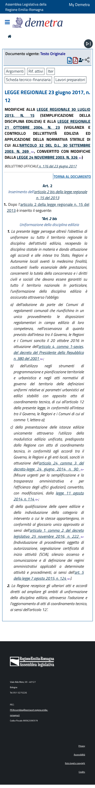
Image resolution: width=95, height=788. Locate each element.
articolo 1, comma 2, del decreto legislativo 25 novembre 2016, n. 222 (48, 533)
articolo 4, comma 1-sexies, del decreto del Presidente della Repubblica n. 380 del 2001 (48, 352)
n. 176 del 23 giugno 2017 (57, 166)
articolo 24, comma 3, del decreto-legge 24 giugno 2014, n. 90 (48, 466)
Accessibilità (79, 754)
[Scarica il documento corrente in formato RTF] (69, 61)
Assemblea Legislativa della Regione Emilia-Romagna (25, 7)
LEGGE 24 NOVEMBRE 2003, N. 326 (47, 157)
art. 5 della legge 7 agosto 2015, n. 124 (48, 575)
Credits (82, 772)
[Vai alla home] (9, 36)
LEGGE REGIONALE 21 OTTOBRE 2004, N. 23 (47, 124)
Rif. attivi (35, 71)
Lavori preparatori (70, 80)
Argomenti (15, 71)
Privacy (81, 746)
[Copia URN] (87, 60)
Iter (50, 71)
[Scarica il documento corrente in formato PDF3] (75, 61)
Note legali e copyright (75, 763)
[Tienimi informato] (81, 60)
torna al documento (72, 176)
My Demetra (79, 5)
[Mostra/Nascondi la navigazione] (7, 22)
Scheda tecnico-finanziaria (28, 80)
